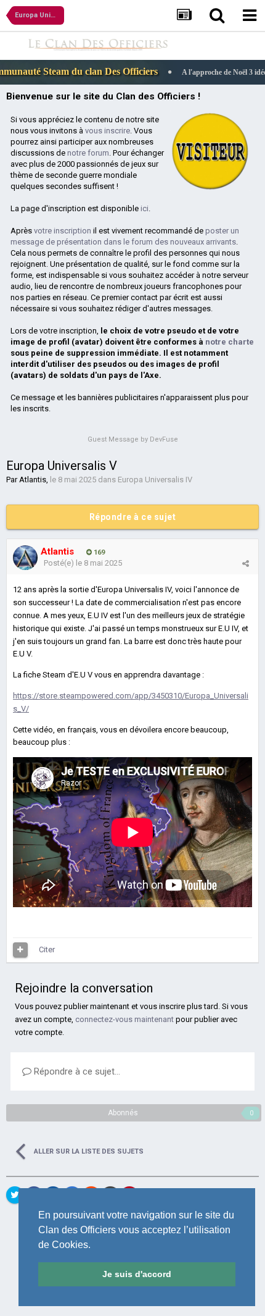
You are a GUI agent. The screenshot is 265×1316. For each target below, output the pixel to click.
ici (145, 208)
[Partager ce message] (245, 563)
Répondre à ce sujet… (75, 1071)
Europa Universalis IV (155, 479)
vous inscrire (107, 130)
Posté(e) (83, 563)
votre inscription (62, 230)
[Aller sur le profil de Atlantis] (25, 558)
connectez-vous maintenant (124, 1019)
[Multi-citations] (20, 949)
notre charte (229, 341)
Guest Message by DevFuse (133, 439)
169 (98, 552)
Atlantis (32, 479)
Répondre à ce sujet (132, 517)
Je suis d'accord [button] (136, 1274)
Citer (47, 949)
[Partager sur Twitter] (14, 1195)
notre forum (88, 152)
